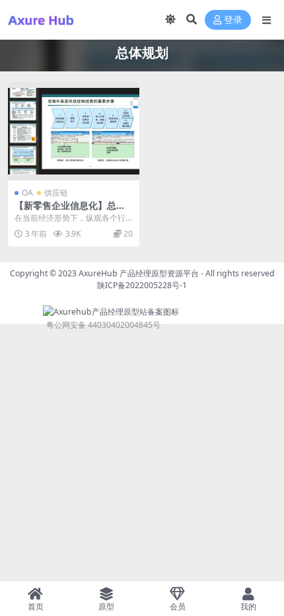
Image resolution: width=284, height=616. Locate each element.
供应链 (56, 192)
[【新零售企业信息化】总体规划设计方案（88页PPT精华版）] (73, 131)
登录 (233, 20)
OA (27, 192)
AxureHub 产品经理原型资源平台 (139, 273)
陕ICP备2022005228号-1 (142, 285)
